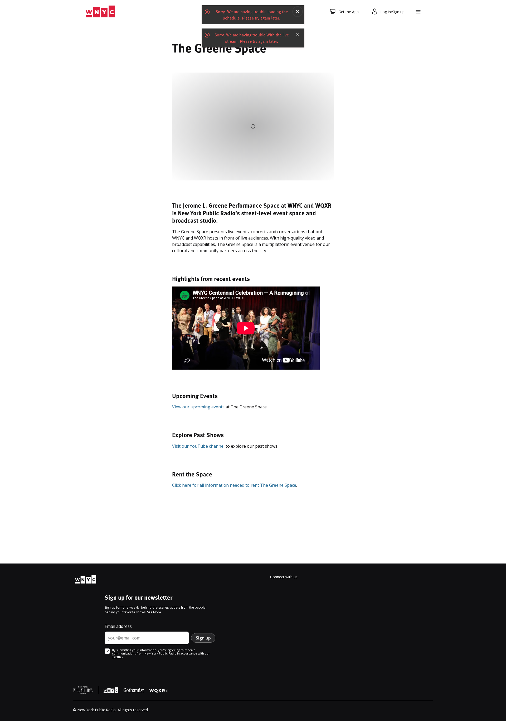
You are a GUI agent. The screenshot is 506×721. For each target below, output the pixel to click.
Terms (117, 656)
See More (154, 612)
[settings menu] (418, 11)
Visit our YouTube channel (198, 446)
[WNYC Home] (100, 12)
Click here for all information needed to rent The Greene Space (234, 485)
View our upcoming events (198, 407)
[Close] (297, 11)
